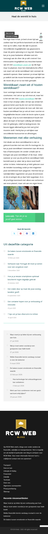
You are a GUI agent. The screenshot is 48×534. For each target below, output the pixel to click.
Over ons (6, 483)
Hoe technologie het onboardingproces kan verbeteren (27, 380)
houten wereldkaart (27, 98)
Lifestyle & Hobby (11, 36)
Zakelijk (6, 477)
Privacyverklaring (9, 489)
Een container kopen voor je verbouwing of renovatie (25, 303)
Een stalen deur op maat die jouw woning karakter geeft (24, 290)
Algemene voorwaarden (12, 486)
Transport (7, 465)
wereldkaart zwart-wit (22, 64)
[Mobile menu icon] (43, 5)
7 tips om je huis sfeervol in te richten (23, 314)
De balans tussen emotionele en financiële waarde (24, 252)
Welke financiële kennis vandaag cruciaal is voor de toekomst (25, 358)
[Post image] (4, 251)
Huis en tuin (10, 33)
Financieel (7, 474)
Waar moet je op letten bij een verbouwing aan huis (25, 336)
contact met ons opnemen (21, 459)
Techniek (6, 480)
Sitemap (6, 491)
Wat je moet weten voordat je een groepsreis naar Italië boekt (22, 347)
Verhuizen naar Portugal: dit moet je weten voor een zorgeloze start (25, 265)
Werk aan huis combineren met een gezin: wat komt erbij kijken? (25, 392)
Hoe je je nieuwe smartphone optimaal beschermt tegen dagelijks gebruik (23, 278)
